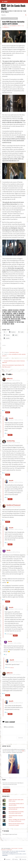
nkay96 (11, 418)
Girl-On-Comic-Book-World (13, 7)
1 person (11, 633)
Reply (7, 412)
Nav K (5, 25)
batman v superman (6, 849)
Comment (20, 737)
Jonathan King (11, 441)
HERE (23, 750)
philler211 (10, 378)
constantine (14, 354)
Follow (4, 779)
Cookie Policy (5, 855)
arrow (10, 354)
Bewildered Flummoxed (13, 505)
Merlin (8, 550)
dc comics (19, 354)
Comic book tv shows (9, 18)
